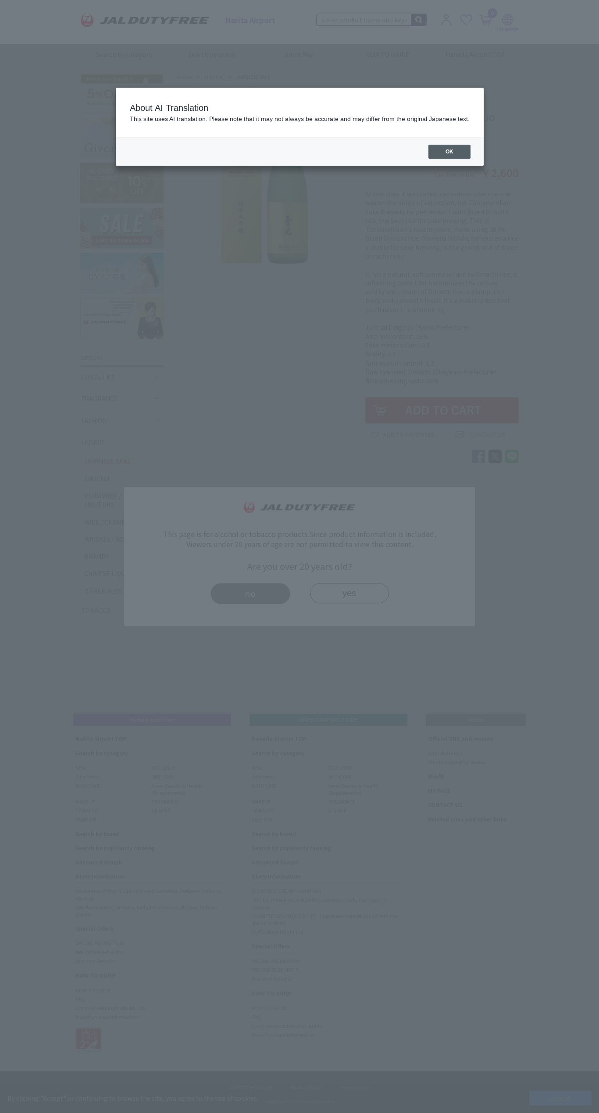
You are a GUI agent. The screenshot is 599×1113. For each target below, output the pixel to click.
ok (449, 152)
